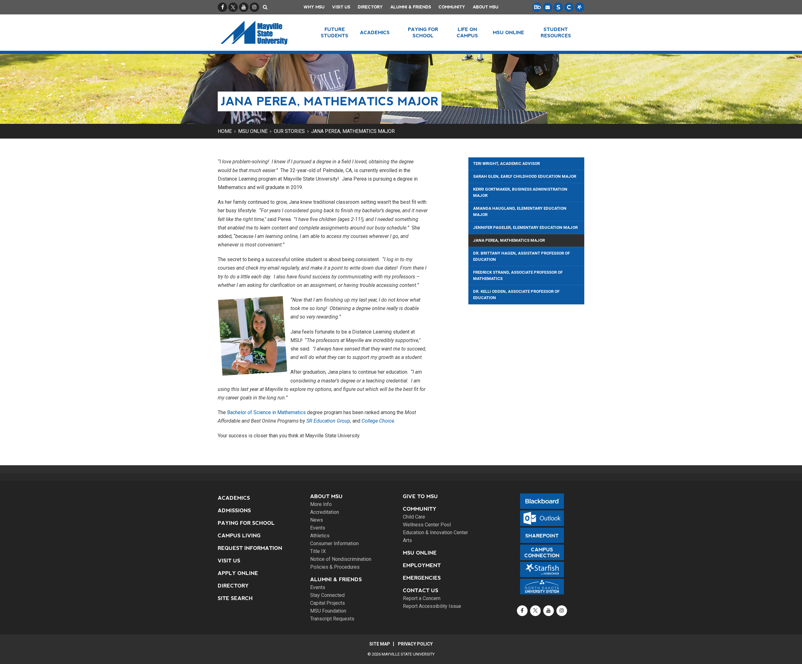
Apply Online (238, 573)
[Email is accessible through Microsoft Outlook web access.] (547, 7)
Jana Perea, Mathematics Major (353, 131)
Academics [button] (375, 32)
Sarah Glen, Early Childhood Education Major (524, 176)
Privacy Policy (415, 644)
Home (225, 131)
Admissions (234, 511)
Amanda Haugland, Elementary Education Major (519, 211)
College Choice (378, 421)
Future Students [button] (334, 32)
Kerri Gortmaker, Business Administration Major (520, 192)
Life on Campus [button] (467, 32)
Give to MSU (420, 496)
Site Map (379, 644)
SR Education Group (328, 421)
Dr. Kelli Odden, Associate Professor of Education (516, 294)
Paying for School (246, 523)
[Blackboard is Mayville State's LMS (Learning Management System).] (537, 7)
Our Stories (289, 131)
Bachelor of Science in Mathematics (266, 412)
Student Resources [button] (556, 32)
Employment (422, 565)
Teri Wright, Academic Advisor (506, 163)
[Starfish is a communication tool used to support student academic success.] (579, 7)
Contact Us (420, 590)
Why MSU (314, 7)
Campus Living (239, 536)
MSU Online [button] (508, 32)
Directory (370, 7)
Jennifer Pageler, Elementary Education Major (525, 227)
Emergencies (422, 578)
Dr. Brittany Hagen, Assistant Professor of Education (521, 256)
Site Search (235, 598)
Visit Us (341, 7)
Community (452, 7)
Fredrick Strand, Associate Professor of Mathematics (518, 275)
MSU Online (253, 131)
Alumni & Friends (410, 7)
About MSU (485, 7)
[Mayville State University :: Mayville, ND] (262, 32)
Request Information (250, 548)
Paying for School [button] (423, 32)
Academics (234, 498)
